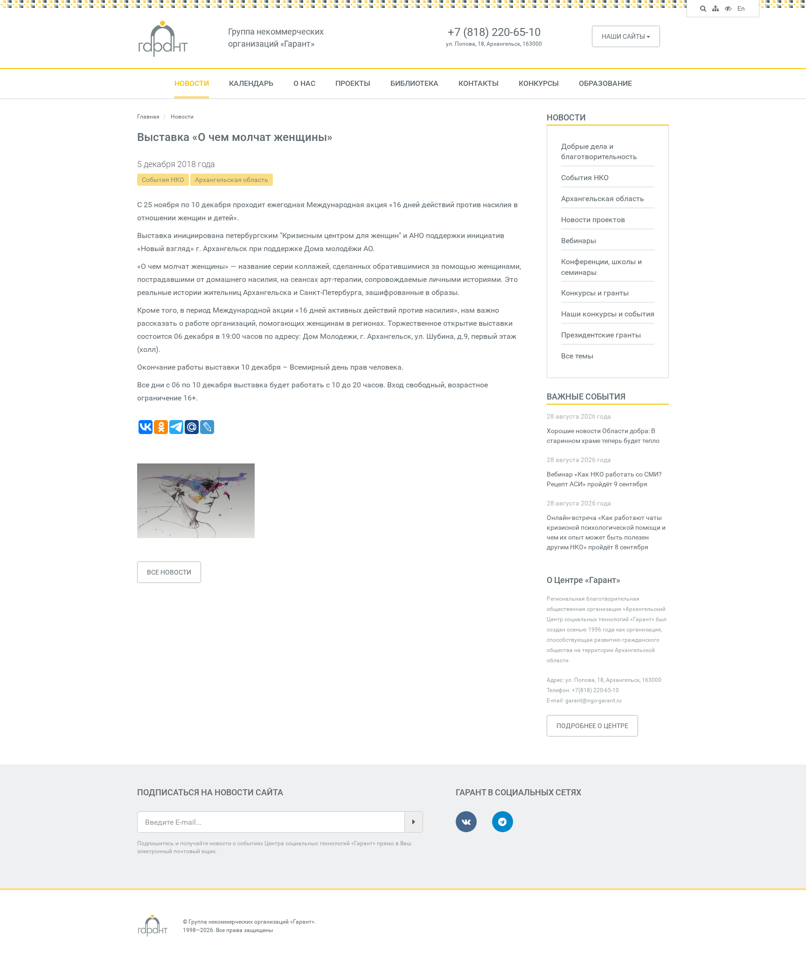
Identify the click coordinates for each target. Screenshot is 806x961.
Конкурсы (539, 83)
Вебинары (578, 240)
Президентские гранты (601, 334)
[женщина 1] (196, 500)
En (742, 9)
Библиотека (414, 83)
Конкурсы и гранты (595, 292)
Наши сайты (624, 36)
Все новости (169, 572)
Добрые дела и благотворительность (599, 151)
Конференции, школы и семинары (601, 267)
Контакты (479, 83)
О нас (304, 83)
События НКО (163, 179)
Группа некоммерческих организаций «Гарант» (251, 922)
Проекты (352, 83)
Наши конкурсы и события (607, 313)
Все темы (577, 355)
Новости (191, 83)
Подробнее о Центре (592, 726)
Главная (148, 116)
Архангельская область (231, 179)
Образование (605, 83)
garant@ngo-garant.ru (593, 700)
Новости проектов (593, 219)
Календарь (251, 83)
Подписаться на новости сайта (210, 792)
